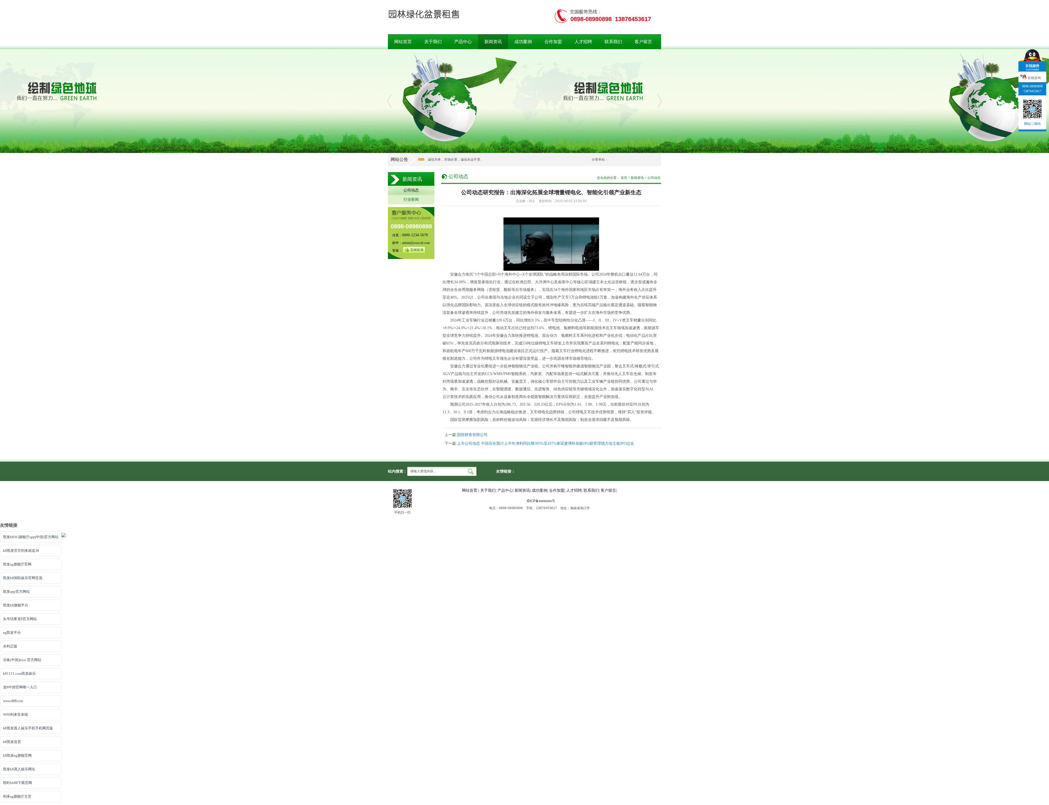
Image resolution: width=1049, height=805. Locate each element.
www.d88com (13, 701)
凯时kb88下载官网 (17, 783)
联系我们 (613, 41)
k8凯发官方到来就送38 (21, 551)
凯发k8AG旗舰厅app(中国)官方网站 (30, 537)
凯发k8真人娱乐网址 (19, 769)
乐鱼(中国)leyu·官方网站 (22, 660)
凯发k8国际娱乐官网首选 (22, 578)
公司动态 (411, 190)
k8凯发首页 (12, 742)
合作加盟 (553, 41)
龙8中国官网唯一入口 (20, 687)
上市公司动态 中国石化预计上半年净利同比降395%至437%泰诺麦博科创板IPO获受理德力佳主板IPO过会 (545, 443)
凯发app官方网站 (16, 591)
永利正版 (10, 646)
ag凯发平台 (12, 632)
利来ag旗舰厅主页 (17, 796)
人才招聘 (583, 41)
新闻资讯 (493, 41)
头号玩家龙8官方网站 (20, 619)
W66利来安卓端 (15, 714)
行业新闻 (411, 199)
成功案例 (523, 41)
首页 (624, 178)
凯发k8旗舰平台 (15, 605)
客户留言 (643, 41)
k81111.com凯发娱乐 (19, 673)
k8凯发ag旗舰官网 (17, 755)
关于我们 (433, 41)
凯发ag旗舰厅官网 (17, 564)
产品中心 (463, 41)
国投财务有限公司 (472, 435)
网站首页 (403, 41)
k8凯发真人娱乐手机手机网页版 (28, 728)
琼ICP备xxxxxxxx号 (541, 501)
